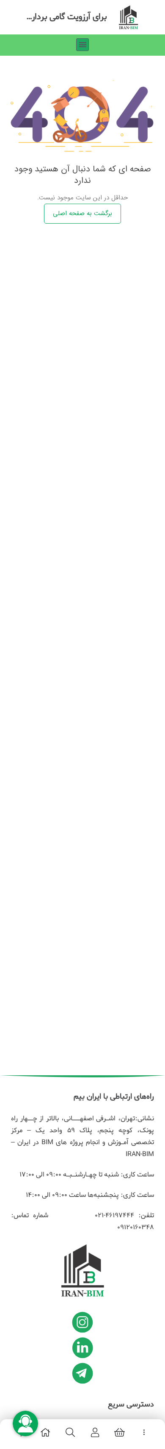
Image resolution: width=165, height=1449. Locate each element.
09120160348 (135, 1227)
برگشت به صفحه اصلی (82, 213)
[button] (82, 44)
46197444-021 (113, 1215)
